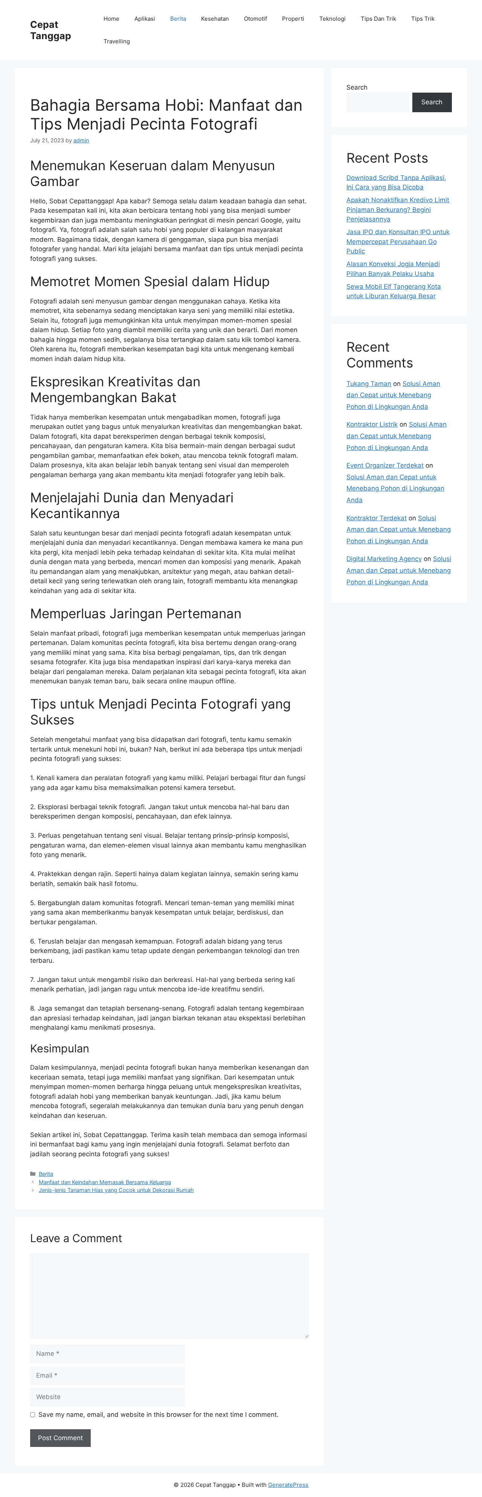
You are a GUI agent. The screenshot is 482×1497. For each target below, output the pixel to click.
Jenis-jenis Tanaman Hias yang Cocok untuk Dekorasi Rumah (116, 1190)
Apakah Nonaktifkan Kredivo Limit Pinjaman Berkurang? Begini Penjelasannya (397, 209)
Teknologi (332, 18)
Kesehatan (215, 18)
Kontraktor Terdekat (376, 518)
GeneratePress (288, 1484)
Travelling (117, 41)
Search (357, 87)
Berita (178, 18)
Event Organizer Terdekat (385, 465)
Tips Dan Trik (378, 18)
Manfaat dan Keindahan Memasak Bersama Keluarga (105, 1182)
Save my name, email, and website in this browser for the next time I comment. (158, 1414)
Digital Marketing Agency (384, 559)
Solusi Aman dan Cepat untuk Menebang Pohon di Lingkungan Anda (393, 395)
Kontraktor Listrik (372, 424)
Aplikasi (144, 18)
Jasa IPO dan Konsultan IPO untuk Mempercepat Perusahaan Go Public (398, 241)
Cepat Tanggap (50, 30)
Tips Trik (423, 18)
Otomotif (255, 18)
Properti (293, 18)
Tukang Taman (368, 383)
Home (111, 18)
